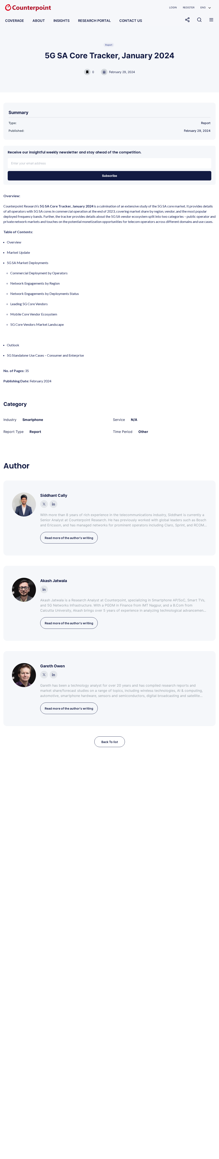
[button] (205, 7)
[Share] (187, 19)
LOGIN (173, 7)
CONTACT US (130, 20)
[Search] (199, 19)
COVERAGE (14, 20)
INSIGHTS (61, 20)
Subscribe (109, 175)
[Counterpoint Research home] (28, 7)
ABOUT (39, 20)
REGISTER (188, 7)
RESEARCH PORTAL (94, 20)
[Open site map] (211, 19)
